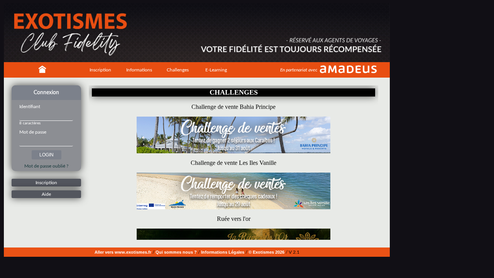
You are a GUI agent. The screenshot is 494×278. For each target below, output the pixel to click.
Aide (46, 194)
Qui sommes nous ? (176, 252)
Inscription (100, 70)
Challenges (178, 70)
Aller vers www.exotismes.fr (123, 252)
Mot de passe (32, 132)
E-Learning (216, 70)
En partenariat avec (298, 70)
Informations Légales (222, 252)
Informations (139, 70)
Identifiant (29, 106)
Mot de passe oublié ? (46, 166)
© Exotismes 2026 (266, 252)
